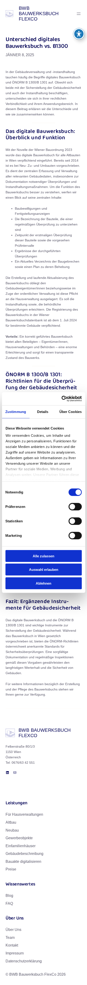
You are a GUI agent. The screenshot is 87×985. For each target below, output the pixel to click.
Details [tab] (42, 411)
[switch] (75, 506)
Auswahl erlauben (43, 570)
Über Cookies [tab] (70, 411)
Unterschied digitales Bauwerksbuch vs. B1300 (37, 43)
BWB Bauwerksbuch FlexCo (39, 13)
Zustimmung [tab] (15, 411)
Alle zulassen (43, 556)
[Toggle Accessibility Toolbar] (78, 33)
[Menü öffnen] (78, 14)
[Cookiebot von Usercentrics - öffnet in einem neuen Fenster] (62, 399)
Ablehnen (43, 583)
